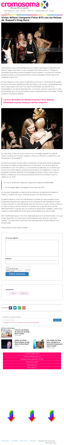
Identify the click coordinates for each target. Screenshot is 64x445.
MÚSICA (23, 11)
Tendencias (24, 293)
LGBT (17, 11)
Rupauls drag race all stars (32, 359)
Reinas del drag (32, 362)
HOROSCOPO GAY (41, 11)
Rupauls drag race (32, 354)
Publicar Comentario (17, 274)
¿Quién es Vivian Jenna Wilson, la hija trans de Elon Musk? (22, 342)
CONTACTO (33, 441)
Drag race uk (32, 365)
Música (13, 293)
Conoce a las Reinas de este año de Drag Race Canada (22, 332)
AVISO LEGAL (24, 441)
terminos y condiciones (17, 322)
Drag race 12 (32, 368)
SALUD (51, 11)
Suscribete (57, 320)
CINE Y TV (30, 11)
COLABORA (14, 441)
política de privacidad (32, 322)
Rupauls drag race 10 (32, 356)
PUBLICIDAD (5, 441)
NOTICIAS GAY (9, 11)
